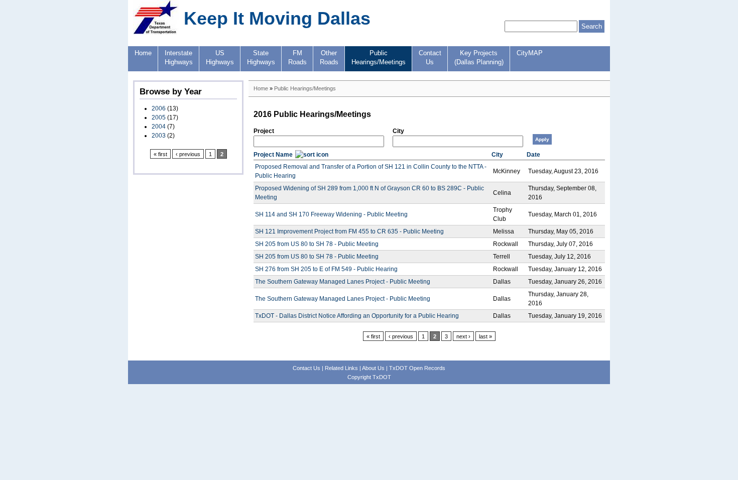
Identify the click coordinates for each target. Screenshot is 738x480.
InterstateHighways (179, 58)
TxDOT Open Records (417, 368)
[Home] (156, 32)
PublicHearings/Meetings (378, 58)
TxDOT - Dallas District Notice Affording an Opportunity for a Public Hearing (357, 315)
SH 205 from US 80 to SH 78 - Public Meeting (317, 244)
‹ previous (188, 154)
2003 (159, 135)
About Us (373, 368)
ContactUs (430, 58)
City (398, 131)
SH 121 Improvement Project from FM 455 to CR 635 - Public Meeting (349, 231)
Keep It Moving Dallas (277, 18)
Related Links (341, 368)
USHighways (220, 58)
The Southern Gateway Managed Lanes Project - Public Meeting (342, 281)
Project (264, 131)
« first (160, 154)
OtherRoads (329, 58)
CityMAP (530, 53)
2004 (159, 126)
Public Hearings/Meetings (305, 88)
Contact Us (306, 368)
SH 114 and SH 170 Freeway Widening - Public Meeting (331, 214)
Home (143, 53)
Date (533, 154)
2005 (159, 117)
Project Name (273, 154)
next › (463, 336)
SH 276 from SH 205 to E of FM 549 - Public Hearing (326, 269)
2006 (159, 108)
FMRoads (297, 58)
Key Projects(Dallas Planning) (479, 58)
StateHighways (261, 58)
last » (485, 336)
